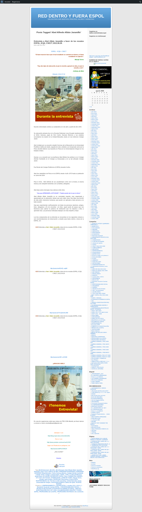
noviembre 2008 (95, 217)
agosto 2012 (94, 147)
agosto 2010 (94, 184)
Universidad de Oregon (43, 482)
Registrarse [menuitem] (16, 2)
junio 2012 (94, 150)
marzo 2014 (94, 118)
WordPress (85, 505)
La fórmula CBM (95, 420)
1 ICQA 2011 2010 (96, 261)
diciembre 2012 (95, 141)
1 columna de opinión (97, 243)
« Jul (90, 106)
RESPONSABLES (41, 481)
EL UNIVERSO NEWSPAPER (98, 375)
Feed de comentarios (96, 467)
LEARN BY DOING (66, 478)
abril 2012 (94, 153)
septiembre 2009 (95, 201)
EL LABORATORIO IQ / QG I (98, 407)
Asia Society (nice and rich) (98, 395)
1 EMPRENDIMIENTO (48, 485)
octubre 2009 (94, 200)
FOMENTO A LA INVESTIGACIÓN (100, 326)
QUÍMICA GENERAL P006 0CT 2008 (100, 356)
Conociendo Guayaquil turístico (99, 403)
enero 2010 (94, 195)
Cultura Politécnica (76, 474)
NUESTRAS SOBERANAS (98, 336)
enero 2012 (94, 158)
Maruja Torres (77, 478)
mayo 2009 (94, 207)
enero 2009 (94, 214)
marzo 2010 (94, 192)
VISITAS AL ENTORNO (97, 368)
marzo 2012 (94, 155)
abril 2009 (94, 209)
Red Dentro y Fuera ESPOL (69, 479)
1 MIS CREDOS (95, 272)
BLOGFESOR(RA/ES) (97, 398)
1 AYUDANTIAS (95, 234)
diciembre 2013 (95, 122)
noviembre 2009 (95, 198)
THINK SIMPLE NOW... (97, 383)
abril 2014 (94, 116)
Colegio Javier (40, 474)
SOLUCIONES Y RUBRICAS (98, 358)
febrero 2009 (94, 212)
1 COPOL (93, 244)
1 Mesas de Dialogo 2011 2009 (99, 270)
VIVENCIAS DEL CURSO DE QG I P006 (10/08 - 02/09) (99, 453)
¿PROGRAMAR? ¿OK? (97, 373)
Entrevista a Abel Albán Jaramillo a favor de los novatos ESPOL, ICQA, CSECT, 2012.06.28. (59, 42)
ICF (37, 478)
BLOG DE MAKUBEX (96, 397)
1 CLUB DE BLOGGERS (97, 241)
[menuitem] (2, 2)
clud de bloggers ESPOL (97, 400)
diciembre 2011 (95, 159)
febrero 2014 (94, 119)
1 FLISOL (93, 258)
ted (48, 481)
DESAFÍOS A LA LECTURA (98, 320)
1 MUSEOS (94, 275)
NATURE (93, 421)
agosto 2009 (94, 203)
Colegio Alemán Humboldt (75, 473)
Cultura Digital (95, 315)
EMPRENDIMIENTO (96, 323)
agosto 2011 (94, 166)
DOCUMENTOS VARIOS (97, 321)
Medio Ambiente (95, 330)
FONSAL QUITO (95, 412)
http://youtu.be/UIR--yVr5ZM (58, 357)
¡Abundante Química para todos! (99, 390)
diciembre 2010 (95, 178)
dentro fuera (38, 476)
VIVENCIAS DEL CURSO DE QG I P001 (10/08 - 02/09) (99, 450)
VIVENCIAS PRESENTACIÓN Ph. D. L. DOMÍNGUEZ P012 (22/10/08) (100, 444)
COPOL (62, 474)
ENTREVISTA (54, 476)
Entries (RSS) (65, 507)
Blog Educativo (46, 473)
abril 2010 (94, 190)
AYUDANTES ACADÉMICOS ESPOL (63, 488)
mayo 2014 (94, 114)
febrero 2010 (94, 193)
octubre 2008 (94, 218)
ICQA (59, 51)
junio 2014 (94, 113)
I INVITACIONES (95, 329)
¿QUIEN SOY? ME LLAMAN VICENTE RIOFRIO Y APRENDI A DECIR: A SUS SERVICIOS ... (98, 456)
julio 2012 (93, 149)
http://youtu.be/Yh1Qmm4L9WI (59, 313)
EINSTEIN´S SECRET (97, 406)
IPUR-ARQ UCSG (95, 418)
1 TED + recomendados (97, 290)
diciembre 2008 (95, 215)
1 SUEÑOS (94, 287)
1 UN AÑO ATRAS (96, 292)
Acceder (93, 464)
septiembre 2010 (95, 183)
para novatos (49, 479)
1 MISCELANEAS (96, 273)
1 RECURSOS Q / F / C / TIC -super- (100, 392)
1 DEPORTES (95, 249)
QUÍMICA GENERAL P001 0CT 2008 (100, 355)
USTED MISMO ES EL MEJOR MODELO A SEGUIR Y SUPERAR (99, 439)
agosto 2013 (94, 128)
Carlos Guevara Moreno (59, 473)
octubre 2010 (94, 181)
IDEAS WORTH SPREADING (98, 416)
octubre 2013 (94, 125)
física (65, 476)
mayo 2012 (94, 152)
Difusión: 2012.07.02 (59, 74)
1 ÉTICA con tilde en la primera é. (100, 255)
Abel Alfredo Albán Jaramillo (73, 470)
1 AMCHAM (94, 229)
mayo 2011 (94, 170)
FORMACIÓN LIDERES (75, 476)
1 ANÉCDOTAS (95, 231)
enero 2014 (94, 121)
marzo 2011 (94, 173)
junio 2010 (94, 187)
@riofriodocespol (44, 470)
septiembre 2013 (95, 127)
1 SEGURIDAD (95, 285)
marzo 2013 (94, 136)
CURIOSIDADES (95, 317)
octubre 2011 (94, 162)
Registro (93, 462)
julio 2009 (93, 204)
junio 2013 (94, 132)
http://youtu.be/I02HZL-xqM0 (58, 268)
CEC (92, 301)
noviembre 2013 (95, 124)
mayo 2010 (94, 189)
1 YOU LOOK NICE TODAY (98, 293)
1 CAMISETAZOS (95, 240)
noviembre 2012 (95, 142)
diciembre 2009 (95, 197)
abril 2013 (94, 135)
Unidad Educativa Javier (74, 481)
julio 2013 (93, 130)
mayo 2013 (94, 133)
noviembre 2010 (95, 180)
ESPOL (53, 51)
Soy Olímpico (94, 359)
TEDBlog (93, 432)
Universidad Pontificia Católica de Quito (63, 482)
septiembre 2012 (95, 145)
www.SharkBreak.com (99, 57)
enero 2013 (94, 139)
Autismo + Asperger (96, 297)
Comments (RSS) (75, 507)
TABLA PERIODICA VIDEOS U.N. (99, 428)
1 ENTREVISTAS (60, 485)
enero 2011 (94, 176)
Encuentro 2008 (95, 324)
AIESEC (93, 394)
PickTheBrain (94, 425)
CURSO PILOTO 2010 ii (97, 318)
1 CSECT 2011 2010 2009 (98, 246)
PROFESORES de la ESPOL (48, 492)
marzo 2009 (94, 210)
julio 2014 (93, 111)
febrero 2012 (94, 156)
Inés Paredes (46, 478)
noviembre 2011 (95, 161)
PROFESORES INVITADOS (65, 492)
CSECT (64, 51)
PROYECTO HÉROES (97, 380)
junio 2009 (94, 206)
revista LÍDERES (95, 381)
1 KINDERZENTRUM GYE (98, 264)
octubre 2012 (94, 144)
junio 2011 (94, 169)
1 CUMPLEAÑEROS (96, 247)
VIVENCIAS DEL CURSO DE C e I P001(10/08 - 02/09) (99, 447)
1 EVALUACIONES (96, 257)
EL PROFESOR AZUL (97, 409)
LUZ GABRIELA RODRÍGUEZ (98, 378)
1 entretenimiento (95, 252)
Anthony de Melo (53, 471)
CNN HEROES (95, 401)
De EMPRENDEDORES (97, 404)
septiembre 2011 (95, 164)
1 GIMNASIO (94, 260)
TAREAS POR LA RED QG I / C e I (100, 361)
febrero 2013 (94, 138)
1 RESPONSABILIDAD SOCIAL (69, 487)
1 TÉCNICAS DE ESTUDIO (98, 288)
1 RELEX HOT (95, 279)
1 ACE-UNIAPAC (95, 228)
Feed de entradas (96, 465)
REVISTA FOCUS (95, 427)
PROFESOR (57, 479)
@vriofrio (52, 470)
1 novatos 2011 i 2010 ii (73, 485)
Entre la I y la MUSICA (97, 377)
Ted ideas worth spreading (58, 481)
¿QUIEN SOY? (95, 226)
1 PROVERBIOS (95, 278)
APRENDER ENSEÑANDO (67, 471)
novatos (41, 479)
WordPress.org (95, 468)
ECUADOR (46, 476)
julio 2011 (93, 167)
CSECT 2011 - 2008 (96, 313)
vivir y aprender (95, 433)
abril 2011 (93, 172)
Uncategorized (95, 365)
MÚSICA (93, 335)
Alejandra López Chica (41, 471)
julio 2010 (93, 186)
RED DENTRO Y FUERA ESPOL (71, 15)
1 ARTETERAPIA (95, 232)
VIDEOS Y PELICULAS (97, 367)
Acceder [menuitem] (7, 2)
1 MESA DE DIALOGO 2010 (98, 269)
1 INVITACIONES (95, 263)
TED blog (93, 430)
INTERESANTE (55, 478)
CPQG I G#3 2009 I (96, 310)
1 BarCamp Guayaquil (97, 235)
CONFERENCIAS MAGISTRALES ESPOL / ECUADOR (99, 308)
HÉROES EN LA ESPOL (97, 327)
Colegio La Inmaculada (52, 474)
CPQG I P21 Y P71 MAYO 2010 (99, 312)
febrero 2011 (94, 175)
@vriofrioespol (60, 470)
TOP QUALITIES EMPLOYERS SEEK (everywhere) (98, 363)
